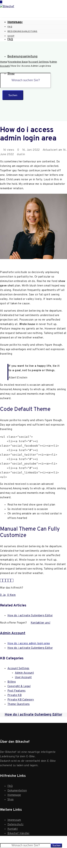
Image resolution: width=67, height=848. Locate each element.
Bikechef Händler (18, 833)
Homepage (15, 22)
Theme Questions (18, 704)
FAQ (10, 39)
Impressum (14, 820)
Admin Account (12, 633)
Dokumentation (17, 790)
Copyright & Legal (19, 686)
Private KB (14, 695)
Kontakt (12, 829)
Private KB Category (20, 700)
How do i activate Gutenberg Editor (30, 615)
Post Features (16, 691)
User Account (23, 677)
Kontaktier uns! (40, 623)
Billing (11, 682)
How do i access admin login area (28, 643)
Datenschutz (15, 824)
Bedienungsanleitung (22, 56)
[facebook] (4, 580)
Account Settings (18, 668)
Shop (11, 74)
